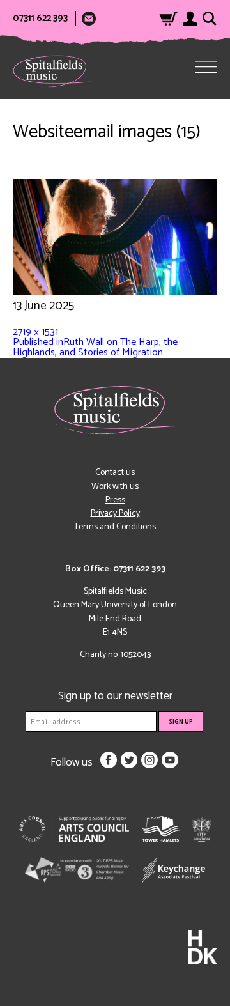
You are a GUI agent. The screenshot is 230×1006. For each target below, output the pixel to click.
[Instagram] (149, 760)
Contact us (115, 472)
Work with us (115, 486)
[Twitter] (129, 760)
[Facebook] (109, 760)
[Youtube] (170, 760)
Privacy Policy (115, 513)
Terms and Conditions (115, 527)
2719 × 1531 (35, 332)
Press (115, 500)
